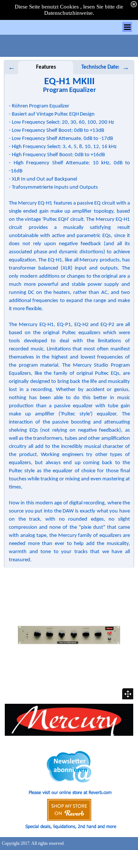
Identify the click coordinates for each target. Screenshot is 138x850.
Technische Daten (101, 67)
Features (46, 67)
